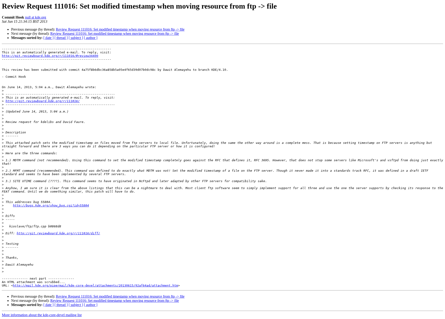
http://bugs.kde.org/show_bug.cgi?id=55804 (51, 205)
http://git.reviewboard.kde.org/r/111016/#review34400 (50, 56)
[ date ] (48, 38)
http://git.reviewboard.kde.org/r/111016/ (43, 101)
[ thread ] (61, 38)
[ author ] (90, 38)
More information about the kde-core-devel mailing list (42, 315)
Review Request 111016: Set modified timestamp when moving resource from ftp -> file (120, 29)
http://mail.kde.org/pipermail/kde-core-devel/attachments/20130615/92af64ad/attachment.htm (95, 285)
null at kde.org (35, 17)
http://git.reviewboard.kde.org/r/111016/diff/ (58, 233)
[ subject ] (76, 38)
